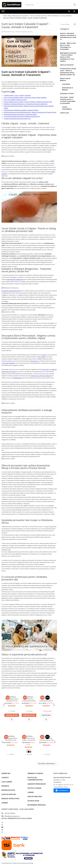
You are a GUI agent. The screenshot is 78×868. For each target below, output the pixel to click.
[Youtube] (2, 827)
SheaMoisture (17, 378)
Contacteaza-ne (63, 790)
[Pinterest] (2, 825)
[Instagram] (2, 832)
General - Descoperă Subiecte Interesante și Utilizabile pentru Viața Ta (68, 36)
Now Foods (33, 361)
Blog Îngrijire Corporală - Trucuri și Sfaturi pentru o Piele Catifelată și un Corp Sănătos (68, 57)
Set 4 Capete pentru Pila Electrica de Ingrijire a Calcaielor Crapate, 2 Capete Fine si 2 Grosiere (12, 700)
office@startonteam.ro (12, 816)
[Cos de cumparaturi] (74, 11)
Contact (5, 778)
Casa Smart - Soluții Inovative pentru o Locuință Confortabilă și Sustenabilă (67, 100)
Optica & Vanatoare (67, 65)
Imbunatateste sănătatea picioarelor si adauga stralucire (21, 110)
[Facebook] (2, 822)
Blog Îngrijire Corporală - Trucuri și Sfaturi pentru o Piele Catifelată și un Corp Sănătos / (42, 16)
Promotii (5, 786)
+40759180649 (9, 813)
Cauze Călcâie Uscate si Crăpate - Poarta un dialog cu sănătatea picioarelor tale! (28, 102)
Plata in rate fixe (9, 794)
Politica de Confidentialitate (35, 779)
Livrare (31, 792)
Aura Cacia (45, 369)
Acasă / (5, 16)
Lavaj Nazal (66, 84)
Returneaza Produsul (37, 805)
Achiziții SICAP (33, 801)
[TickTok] (2, 830)
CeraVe (44, 355)
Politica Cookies (34, 788)
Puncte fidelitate (35, 796)
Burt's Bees (42, 357)
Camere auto (64, 113)
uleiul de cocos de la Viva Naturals (41, 376)
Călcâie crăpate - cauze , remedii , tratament (17, 95)
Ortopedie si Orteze (67, 93)
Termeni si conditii (35, 773)
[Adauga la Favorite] (11, 719)
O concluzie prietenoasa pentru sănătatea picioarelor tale (22, 116)
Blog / (10, 16)
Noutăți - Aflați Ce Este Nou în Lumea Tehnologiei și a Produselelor (68, 46)
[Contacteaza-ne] (69, 11)
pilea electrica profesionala (15, 279)
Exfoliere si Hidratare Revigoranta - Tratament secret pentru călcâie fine (25, 104)
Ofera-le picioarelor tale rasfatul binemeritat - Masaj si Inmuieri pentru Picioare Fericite (30, 112)
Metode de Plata (8, 790)
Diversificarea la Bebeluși (67, 89)
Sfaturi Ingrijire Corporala (24, 32)
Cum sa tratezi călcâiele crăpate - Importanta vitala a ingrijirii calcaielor (25, 97)
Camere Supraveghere (67, 108)
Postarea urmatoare (46, 764)
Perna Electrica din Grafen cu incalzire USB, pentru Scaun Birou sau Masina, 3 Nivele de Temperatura (28, 739)
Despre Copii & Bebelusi (65, 79)
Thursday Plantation (9, 363)
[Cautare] (74, 4)
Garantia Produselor (37, 784)
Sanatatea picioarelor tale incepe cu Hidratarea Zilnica (20, 114)
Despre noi (6, 773)
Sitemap (5, 803)
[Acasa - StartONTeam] (12, 5)
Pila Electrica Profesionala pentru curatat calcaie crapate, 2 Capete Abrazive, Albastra (46, 700)
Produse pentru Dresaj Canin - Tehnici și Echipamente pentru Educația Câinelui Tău (68, 72)
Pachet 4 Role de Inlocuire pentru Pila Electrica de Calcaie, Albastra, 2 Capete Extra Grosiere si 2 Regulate (46, 739)
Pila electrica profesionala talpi (11, 291)
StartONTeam (12, 697)
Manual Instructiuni (10, 798)
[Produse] (3, 11)
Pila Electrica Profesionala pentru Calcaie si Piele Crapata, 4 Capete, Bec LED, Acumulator (29, 700)
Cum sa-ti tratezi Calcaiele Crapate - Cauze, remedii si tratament (25, 18)
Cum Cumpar (7, 782)
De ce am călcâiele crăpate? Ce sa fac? (15, 100)
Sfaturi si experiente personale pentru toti (17, 118)
